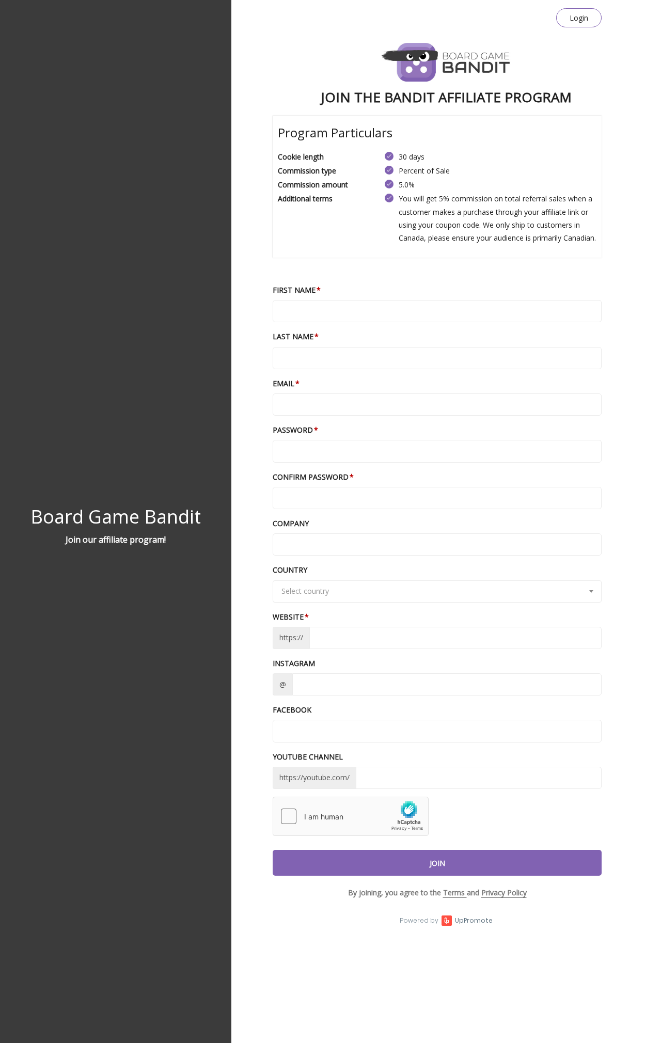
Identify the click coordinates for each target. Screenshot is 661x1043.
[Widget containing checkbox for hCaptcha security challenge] (351, 816)
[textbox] (437, 591)
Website (288, 617)
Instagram (294, 663)
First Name (294, 290)
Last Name (293, 336)
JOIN (437, 863)
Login (579, 18)
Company (291, 523)
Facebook (292, 710)
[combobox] (437, 591)
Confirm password (311, 477)
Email (283, 383)
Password (293, 430)
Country (290, 570)
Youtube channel (308, 757)
